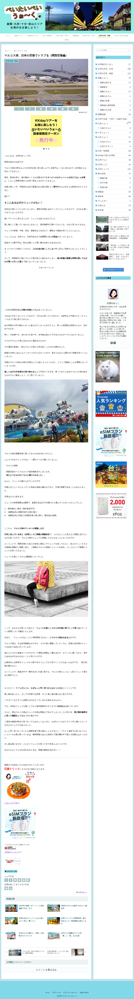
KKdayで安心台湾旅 (114, 155)
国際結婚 (114, 114)
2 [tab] (46, 148)
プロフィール (56, 992)
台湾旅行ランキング (11, 852)
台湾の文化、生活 (114, 69)
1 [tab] (43, 148)
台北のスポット (115, 146)
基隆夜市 (115, 87)
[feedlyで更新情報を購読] (6, 888)
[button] (73, 109)
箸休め (114, 196)
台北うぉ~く (114, 137)
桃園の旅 (115, 178)
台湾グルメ (114, 160)
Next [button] (59, 130)
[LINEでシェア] (52, 109)
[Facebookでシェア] (30, 109)
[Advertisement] (46, 284)
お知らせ (114, 205)
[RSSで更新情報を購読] (10, 888)
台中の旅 (115, 183)
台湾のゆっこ (113, 303)
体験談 (114, 192)
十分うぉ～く (114, 133)
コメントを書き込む (46, 969)
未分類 (114, 210)
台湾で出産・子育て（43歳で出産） (114, 119)
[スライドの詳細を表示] (46, 131)
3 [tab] (48, 148)
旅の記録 (114, 173)
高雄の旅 (115, 187)
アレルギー (114, 201)
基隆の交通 (115, 101)
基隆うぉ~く (114, 78)
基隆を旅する (115, 83)
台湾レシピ (114, 164)
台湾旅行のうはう (114, 64)
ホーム (47, 992)
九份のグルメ (115, 128)
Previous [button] (33, 130)
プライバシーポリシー (70, 992)
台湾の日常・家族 (12, 871)
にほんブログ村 (11, 803)
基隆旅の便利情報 (115, 105)
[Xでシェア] (19, 109)
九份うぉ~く (113, 123)
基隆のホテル (115, 96)
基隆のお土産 (115, 110)
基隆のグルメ (115, 92)
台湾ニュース (114, 169)
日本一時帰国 (114, 151)
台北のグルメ (115, 142)
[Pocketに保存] (41, 109)
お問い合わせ (84, 992)
